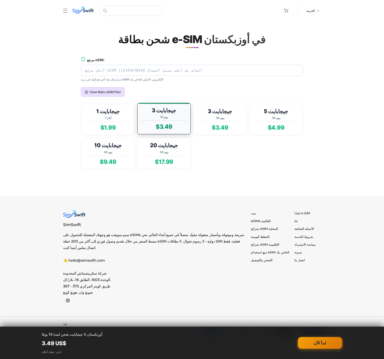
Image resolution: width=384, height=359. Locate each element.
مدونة (298, 252)
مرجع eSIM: (95, 60)
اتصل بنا (299, 260)
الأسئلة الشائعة (304, 229)
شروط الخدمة (303, 237)
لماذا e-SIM (302, 213)
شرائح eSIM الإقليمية (265, 245)
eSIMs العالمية (261, 221)
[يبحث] (105, 11)
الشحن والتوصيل (261, 260)
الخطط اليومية (260, 237)
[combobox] (131, 10)
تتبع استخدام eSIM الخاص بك (270, 252)
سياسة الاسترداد (305, 245)
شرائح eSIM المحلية (264, 229)
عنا (296, 221)
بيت (253, 213)
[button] (65, 11)
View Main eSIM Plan (105, 92)
